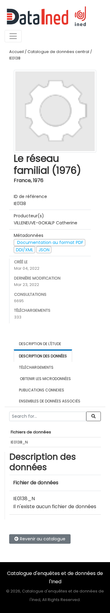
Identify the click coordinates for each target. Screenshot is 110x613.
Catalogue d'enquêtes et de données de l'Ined (55, 577)
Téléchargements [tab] (36, 367)
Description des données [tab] (43, 356)
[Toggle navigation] (13, 36)
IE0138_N (19, 442)
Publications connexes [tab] (41, 390)
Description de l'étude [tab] (40, 343)
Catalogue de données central (58, 51)
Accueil (16, 51)
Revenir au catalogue (42, 539)
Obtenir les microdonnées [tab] (45, 378)
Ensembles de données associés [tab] (49, 401)
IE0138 (14, 58)
